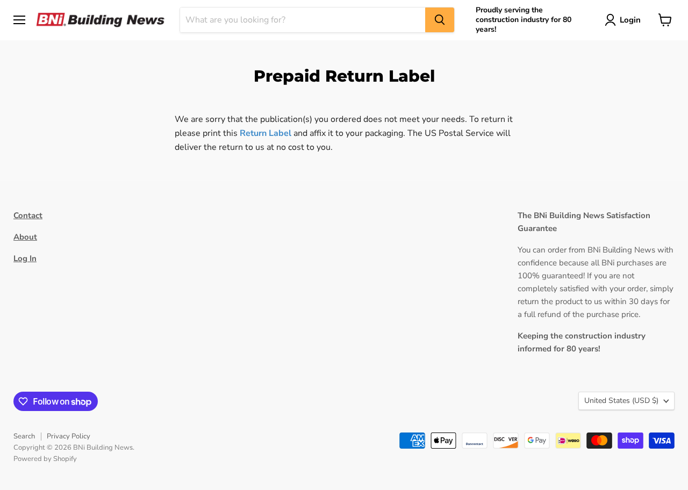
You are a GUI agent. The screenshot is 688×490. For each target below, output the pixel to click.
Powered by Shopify (45, 459)
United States (621, 400)
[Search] (439, 20)
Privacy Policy (68, 436)
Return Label (265, 133)
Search (24, 436)
